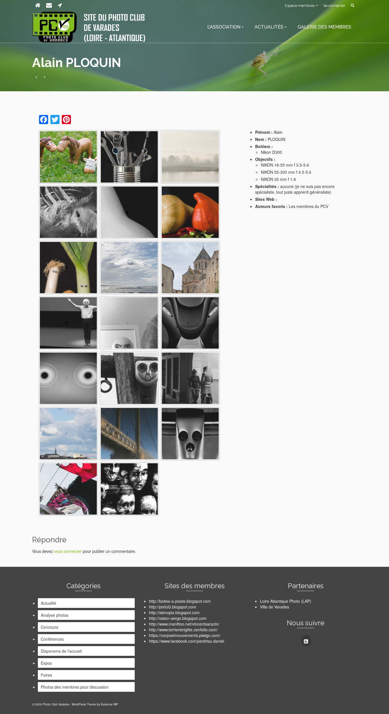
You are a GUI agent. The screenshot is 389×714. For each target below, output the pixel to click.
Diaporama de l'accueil (61, 651)
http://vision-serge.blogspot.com (177, 618)
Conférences (52, 639)
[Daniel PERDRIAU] (44, 77)
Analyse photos (54, 615)
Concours (49, 627)
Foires (46, 675)
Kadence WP (109, 704)
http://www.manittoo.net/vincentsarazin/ (184, 624)
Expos (46, 663)
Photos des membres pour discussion (74, 687)
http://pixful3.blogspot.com (172, 607)
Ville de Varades (274, 607)
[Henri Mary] (36, 77)
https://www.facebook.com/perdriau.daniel (186, 641)
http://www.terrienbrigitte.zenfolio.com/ (183, 629)
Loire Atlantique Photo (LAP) (285, 601)
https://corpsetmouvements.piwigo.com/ (184, 635)
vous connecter (68, 551)
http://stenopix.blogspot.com (174, 612)
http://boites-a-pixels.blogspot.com (180, 601)
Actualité (48, 603)
